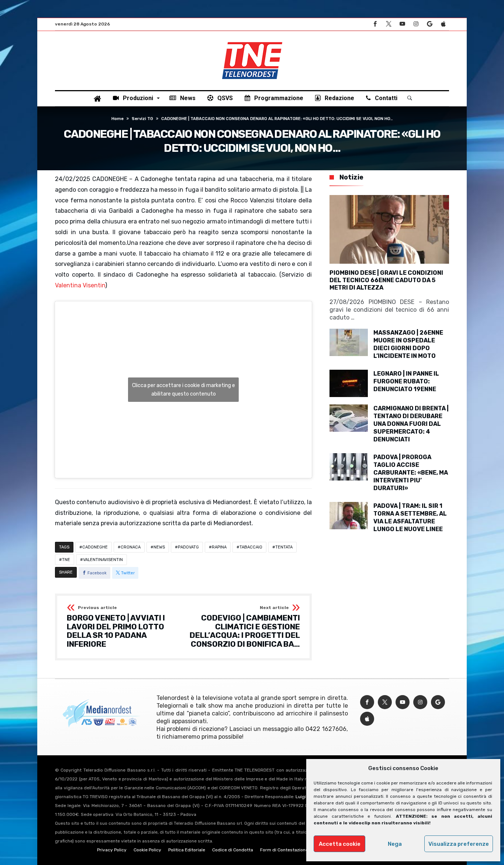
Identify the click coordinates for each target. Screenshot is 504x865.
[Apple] (443, 24)
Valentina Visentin (80, 285)
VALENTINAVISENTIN (103, 559)
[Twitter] (388, 24)
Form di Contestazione (284, 849)
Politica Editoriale (186, 849)
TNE (66, 559)
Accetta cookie (339, 844)
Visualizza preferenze (458, 844)
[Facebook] (375, 24)
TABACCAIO (250, 547)
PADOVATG (188, 547)
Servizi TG (142, 118)
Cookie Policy (147, 849)
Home (117, 118)
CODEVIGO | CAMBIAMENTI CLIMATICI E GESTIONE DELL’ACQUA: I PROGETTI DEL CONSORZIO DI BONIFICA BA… (245, 627)
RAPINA (219, 547)
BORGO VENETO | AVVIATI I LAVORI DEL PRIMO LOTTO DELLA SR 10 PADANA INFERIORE (116, 627)
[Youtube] (402, 24)
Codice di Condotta (232, 849)
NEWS (159, 547)
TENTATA (284, 547)
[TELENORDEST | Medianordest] (252, 42)
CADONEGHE (95, 547)
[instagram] (416, 24)
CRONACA (131, 547)
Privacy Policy (112, 849)
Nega (395, 844)
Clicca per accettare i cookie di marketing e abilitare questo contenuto (183, 389)
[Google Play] (429, 24)
